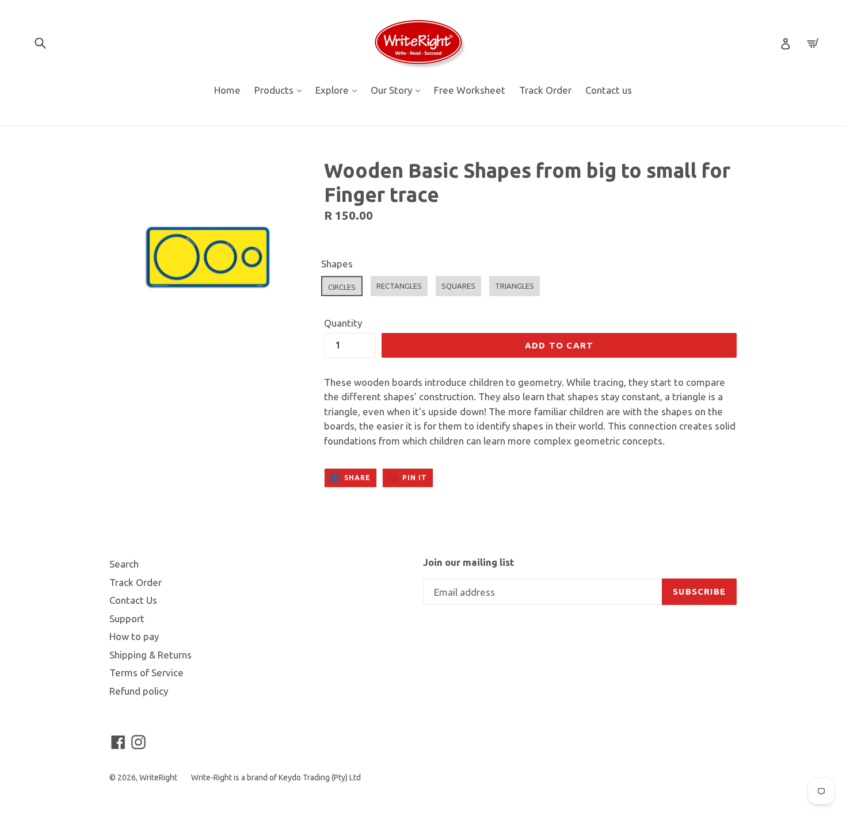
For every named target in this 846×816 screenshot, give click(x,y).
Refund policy (138, 690)
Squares (458, 286)
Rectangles (399, 286)
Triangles (514, 286)
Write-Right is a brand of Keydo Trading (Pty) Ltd (276, 777)
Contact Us (133, 600)
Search (124, 563)
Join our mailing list (468, 562)
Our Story (398, 89)
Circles (342, 287)
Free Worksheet (469, 90)
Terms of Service (146, 672)
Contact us (608, 90)
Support (126, 618)
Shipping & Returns (150, 654)
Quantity (343, 322)
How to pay (134, 636)
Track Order (545, 90)
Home (227, 90)
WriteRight (158, 777)
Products (280, 89)
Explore (339, 89)
